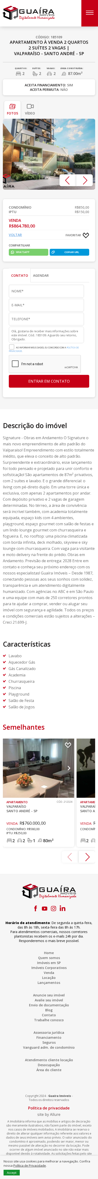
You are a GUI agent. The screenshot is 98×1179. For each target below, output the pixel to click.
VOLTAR (15, 234)
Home (49, 953)
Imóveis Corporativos (49, 967)
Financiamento (48, 1037)
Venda (49, 972)
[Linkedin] (62, 908)
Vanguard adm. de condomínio (49, 1047)
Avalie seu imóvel (49, 1000)
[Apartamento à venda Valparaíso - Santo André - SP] (49, 154)
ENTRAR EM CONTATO (49, 381)
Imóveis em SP (49, 962)
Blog (49, 1010)
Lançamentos (49, 982)
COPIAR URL (71, 252)
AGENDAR (41, 275)
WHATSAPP (22, 252)
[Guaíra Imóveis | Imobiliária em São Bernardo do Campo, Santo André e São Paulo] (28, 13)
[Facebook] (35, 908)
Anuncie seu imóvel (49, 995)
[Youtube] (44, 908)
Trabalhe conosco (49, 1020)
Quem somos (49, 957)
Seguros (49, 1042)
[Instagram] (53, 908)
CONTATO (19, 275)
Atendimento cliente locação (49, 1060)
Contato (49, 1015)
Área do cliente (48, 1070)
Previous (67, 180)
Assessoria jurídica (49, 1032)
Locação (49, 977)
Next (84, 180)
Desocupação (49, 1065)
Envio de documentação (49, 1005)
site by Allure (48, 1114)
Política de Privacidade (29, 1165)
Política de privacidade (49, 1108)
